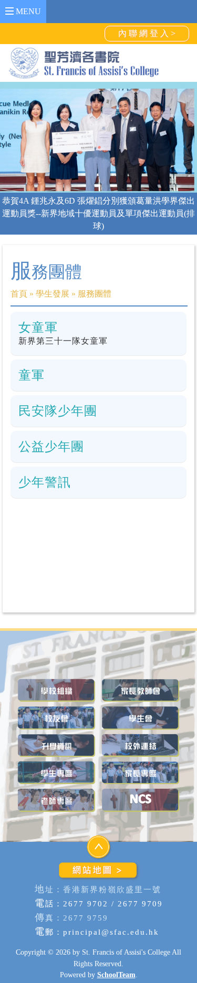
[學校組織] (56, 690)
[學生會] (140, 717)
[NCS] (140, 800)
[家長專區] (140, 772)
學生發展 (52, 293)
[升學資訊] (56, 745)
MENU (27, 11)
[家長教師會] (140, 690)
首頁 (19, 293)
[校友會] (56, 717)
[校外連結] (140, 745)
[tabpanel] (98, 137)
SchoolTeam (116, 974)
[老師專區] (56, 800)
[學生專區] (56, 772)
